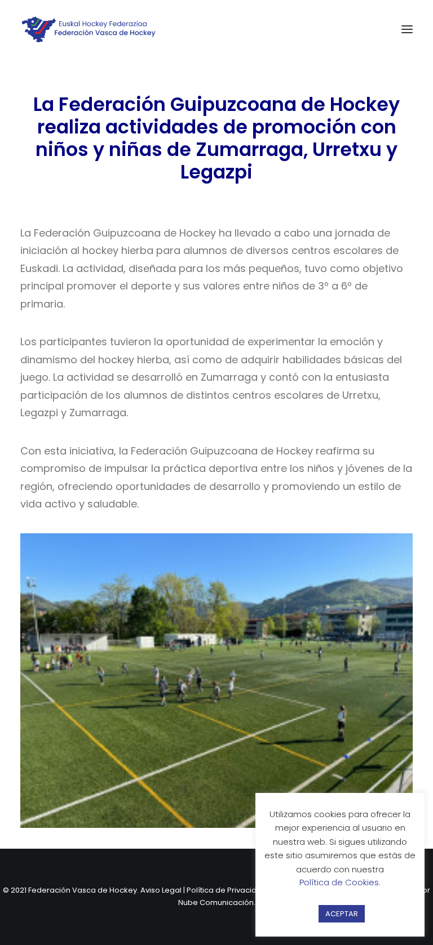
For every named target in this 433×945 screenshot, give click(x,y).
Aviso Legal (161, 890)
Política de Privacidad (227, 890)
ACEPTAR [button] (341, 913)
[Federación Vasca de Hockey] (89, 29)
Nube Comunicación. (216, 902)
